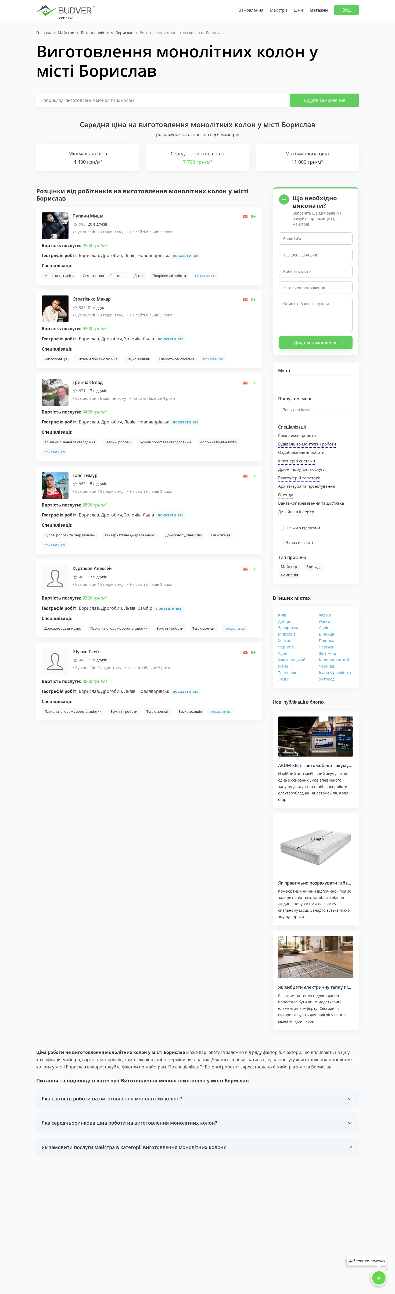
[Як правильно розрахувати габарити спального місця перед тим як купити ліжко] (315, 846)
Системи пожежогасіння (97, 359)
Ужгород (327, 679)
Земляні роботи (170, 628)
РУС (70, 18)
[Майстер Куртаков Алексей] (55, 577)
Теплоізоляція (55, 359)
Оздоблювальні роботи (301, 452)
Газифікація (221, 535)
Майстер (289, 566)
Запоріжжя (288, 627)
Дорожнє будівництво (218, 442)
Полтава (326, 640)
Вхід (346, 10)
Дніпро (284, 621)
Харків (325, 615)
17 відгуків (97, 390)
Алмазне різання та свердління (69, 442)
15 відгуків (97, 483)
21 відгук (96, 307)
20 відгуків (97, 224)
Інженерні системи (296, 461)
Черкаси (327, 647)
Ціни (298, 10)
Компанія (289, 575)
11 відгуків (97, 659)
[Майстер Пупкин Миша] (55, 225)
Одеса (324, 621)
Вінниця (326, 634)
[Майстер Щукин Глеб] (55, 661)
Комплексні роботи (297, 435)
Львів (324, 627)
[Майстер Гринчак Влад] (55, 391)
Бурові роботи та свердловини (165, 442)
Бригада (314, 566)
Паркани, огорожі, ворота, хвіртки (119, 628)
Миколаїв (287, 634)
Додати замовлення (324, 100)
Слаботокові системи (176, 359)
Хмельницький (292, 659)
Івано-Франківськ (335, 672)
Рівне (283, 666)
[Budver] (66, 10)
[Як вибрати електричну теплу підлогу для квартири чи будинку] (315, 957)
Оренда (285, 494)
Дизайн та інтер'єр (296, 511)
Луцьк (283, 679)
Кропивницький (334, 659)
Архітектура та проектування (306, 486)
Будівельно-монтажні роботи (307, 444)
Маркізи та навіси (59, 275)
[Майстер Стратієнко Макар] (55, 308)
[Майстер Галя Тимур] (55, 484)
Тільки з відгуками (303, 527)
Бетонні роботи (118, 442)
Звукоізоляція (138, 359)
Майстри (278, 10)
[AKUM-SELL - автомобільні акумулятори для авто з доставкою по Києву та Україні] (315, 736)
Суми (283, 653)
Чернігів (286, 647)
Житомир (327, 653)
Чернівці (327, 666)
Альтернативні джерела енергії (130, 535)
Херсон (284, 640)
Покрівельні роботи (169, 275)
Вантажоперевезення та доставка (311, 503)
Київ (282, 615)
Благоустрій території (299, 477)
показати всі (185, 255)
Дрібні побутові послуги (301, 469)
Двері (138, 275)
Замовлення (251, 10)
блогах (317, 702)
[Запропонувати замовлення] (253, 216)
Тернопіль (287, 672)
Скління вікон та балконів (104, 275)
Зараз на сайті (299, 542)
